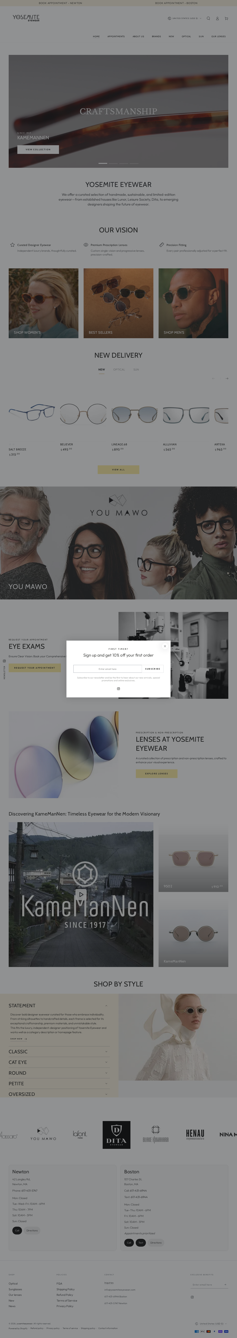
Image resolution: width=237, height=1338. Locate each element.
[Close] (165, 646)
